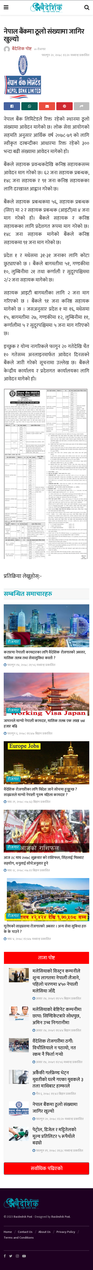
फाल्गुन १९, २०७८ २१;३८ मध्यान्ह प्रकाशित (59, 1150)
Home (8, 1231)
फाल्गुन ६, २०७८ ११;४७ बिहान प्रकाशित (29, 733)
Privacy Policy (66, 1231)
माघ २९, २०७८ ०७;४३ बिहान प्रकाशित (28, 802)
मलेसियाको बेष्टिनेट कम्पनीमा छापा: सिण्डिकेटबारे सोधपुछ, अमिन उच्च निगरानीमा (56, 1016)
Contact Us (25, 1231)
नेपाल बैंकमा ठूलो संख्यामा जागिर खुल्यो (54, 1108)
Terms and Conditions (19, 1237)
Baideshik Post (23, 1216)
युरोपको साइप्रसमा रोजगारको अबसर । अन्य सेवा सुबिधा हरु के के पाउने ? (45, 929)
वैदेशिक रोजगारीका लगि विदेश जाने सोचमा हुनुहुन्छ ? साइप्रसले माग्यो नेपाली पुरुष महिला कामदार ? (40, 792)
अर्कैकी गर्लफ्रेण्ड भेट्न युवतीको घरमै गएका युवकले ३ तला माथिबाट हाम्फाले (57, 1079)
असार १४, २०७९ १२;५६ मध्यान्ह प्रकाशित (58, 1062)
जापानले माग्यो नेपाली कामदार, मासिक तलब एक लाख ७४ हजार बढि (44, 724)
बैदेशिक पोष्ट (22, 49)
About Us (44, 1231)
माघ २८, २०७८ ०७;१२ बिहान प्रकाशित (28, 870)
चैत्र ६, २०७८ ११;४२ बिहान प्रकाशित (55, 1093)
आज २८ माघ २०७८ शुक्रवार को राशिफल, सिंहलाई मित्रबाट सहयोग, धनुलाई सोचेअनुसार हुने (44, 860)
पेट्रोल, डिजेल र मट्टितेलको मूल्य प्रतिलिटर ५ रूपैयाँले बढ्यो (54, 1136)
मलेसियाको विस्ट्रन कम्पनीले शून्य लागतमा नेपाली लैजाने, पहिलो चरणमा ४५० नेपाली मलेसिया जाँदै (56, 981)
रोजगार (41, 49)
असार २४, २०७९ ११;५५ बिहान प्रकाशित (58, 998)
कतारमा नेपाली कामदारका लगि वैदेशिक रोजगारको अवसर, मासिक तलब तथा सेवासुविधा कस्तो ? (45, 655)
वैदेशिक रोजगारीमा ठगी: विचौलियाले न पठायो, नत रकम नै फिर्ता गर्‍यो (54, 1047)
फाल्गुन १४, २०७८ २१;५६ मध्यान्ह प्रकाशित (30, 665)
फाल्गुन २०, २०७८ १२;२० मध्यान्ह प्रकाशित (65, 55)
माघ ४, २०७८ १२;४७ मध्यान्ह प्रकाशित (28, 939)
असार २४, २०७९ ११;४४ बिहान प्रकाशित (58, 1030)
